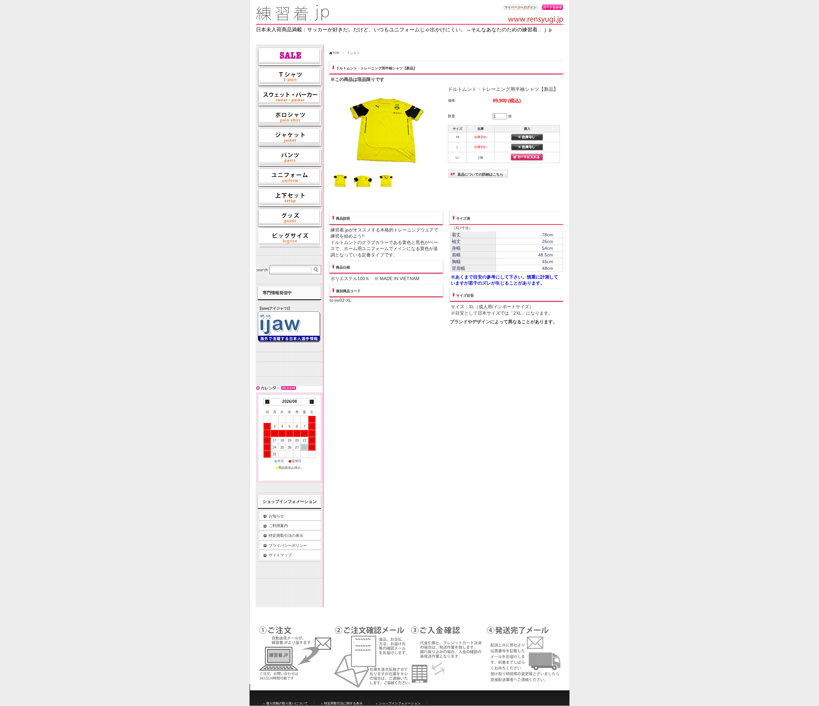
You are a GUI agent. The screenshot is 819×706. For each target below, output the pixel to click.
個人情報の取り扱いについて (287, 703)
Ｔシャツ (353, 53)
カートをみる (552, 7)
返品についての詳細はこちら (480, 174)
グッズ (290, 217)
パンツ (290, 157)
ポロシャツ (290, 117)
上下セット (290, 197)
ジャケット (290, 137)
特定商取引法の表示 (286, 535)
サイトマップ (280, 555)
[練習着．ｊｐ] (293, 19)
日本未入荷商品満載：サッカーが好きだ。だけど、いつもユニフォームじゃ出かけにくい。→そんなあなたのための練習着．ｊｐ (404, 29)
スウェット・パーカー (290, 96)
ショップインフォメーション (399, 703)
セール (290, 56)
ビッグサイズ (290, 237)
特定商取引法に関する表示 (343, 703)
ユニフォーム (290, 177)
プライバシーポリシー (288, 545)
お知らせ (276, 516)
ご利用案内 (278, 525)
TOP (336, 53)
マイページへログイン (521, 7)
